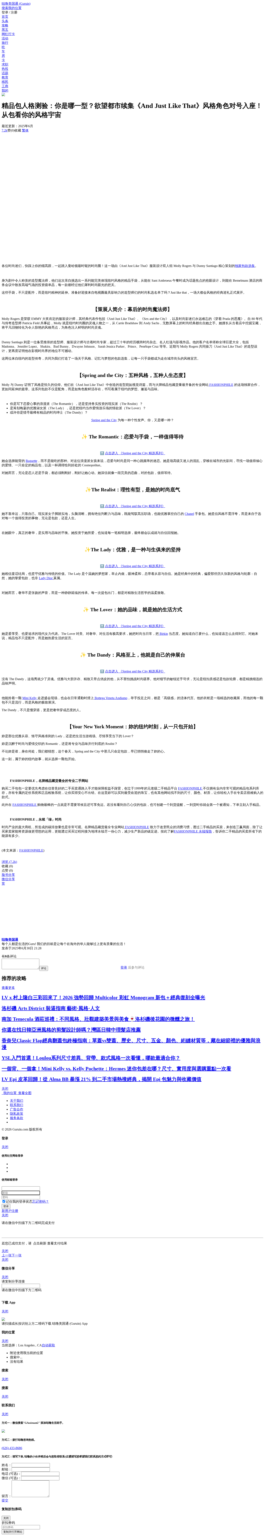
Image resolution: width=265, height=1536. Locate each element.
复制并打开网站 (12, 1531)
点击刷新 (39, 1243)
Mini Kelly (29, 698)
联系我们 (16, 1105)
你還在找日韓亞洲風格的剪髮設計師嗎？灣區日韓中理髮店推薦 (71, 1029)
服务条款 (16, 1118)
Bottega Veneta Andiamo (110, 698)
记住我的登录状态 (19, 1201)
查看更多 (8, 987)
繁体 (25, 130)
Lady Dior (46, 578)
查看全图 (24, 1093)
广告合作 (16, 1109)
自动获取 (48, 1345)
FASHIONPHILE (220, 384)
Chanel (189, 514)
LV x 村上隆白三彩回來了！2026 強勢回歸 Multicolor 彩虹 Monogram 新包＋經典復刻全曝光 (103, 997)
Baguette (31, 461)
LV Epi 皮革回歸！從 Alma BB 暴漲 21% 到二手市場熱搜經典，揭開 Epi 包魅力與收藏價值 (101, 1079)
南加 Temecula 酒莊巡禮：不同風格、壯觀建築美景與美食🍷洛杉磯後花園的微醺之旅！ (98, 1019)
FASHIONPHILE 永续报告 (193, 831)
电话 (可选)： (11, 1473)
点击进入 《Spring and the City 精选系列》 (135, 453)
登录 (123, 967)
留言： (7, 1496)
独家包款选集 (245, 266)
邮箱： (7, 1469)
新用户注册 (10, 1211)
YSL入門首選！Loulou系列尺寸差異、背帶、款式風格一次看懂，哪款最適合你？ (91, 1058)
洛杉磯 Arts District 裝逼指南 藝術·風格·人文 (51, 1008)
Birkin (163, 633)
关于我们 (16, 1100)
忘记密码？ (40, 1201)
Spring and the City (104, 420)
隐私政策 (16, 1113)
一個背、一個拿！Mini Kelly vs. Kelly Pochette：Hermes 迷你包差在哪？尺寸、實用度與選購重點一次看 (116, 1068)
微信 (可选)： (11, 1478)
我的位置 (9, 1093)
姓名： (7, 1465)
